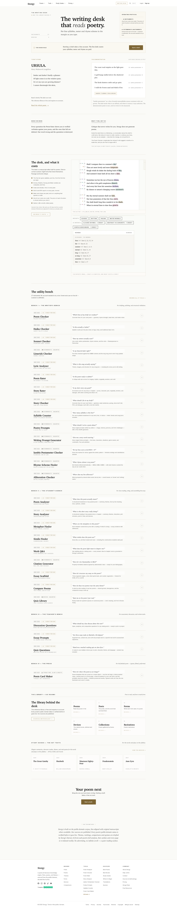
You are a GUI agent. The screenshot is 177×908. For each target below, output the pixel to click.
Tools (49, 3)
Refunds (113, 904)
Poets (65, 869)
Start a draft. (136, 47)
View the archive (139, 750)
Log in (141, 3)
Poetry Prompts (87, 885)
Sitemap (137, 904)
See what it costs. (40, 214)
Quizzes (105, 885)
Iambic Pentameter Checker (91, 882)
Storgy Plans (126, 885)
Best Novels (106, 872)
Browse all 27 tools (138, 298)
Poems (41, 3)
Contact (125, 875)
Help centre (126, 872)
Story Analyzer (87, 879)
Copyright (120, 904)
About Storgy (126, 869)
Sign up (147, 3)
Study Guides (60, 3)
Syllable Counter (88, 888)
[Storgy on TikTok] (48, 883)
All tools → (86, 894)
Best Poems (106, 869)
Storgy (31, 3)
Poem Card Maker (88, 891)
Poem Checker (87, 872)
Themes (66, 875)
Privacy (93, 904)
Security (99, 904)
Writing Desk (121, 3)
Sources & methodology (42, 718)
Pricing (70, 3)
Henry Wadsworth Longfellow (41, 68)
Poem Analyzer (87, 869)
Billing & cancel (129, 904)
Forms (65, 879)
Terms (87, 904)
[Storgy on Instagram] (41, 883)
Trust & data (106, 904)
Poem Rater (86, 875)
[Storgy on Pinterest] (45, 883)
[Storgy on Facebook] (38, 883)
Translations (106, 882)
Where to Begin (107, 879)
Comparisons (67, 885)
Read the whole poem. (40, 105)
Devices (66, 882)
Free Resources (127, 888)
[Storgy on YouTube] (51, 883)
